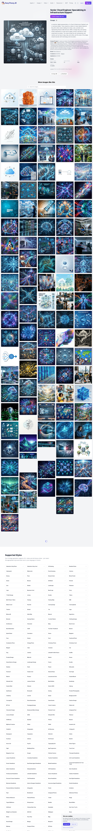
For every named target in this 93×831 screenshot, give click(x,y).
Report (62, 53)
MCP (66, 3)
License (52, 69)
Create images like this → (58, 16)
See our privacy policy (68, 827)
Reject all (74, 824)
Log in (81, 3)
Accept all (66, 824)
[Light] (78, 3)
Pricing (71, 3)
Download (64, 73)
